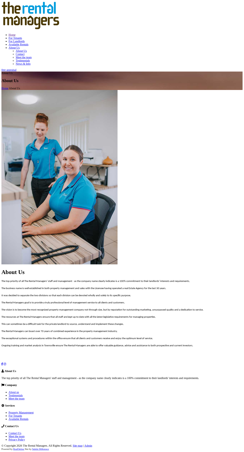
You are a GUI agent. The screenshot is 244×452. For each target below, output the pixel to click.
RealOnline (18, 449)
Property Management (21, 412)
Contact (20, 54)
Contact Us (15, 433)
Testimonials (23, 60)
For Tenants (15, 38)
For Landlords (17, 41)
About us (14, 392)
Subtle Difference (40, 449)
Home (12, 34)
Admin (88, 445)
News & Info (23, 63)
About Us (14, 47)
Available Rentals (18, 44)
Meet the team (24, 57)
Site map (78, 445)
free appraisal (8, 69)
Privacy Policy (17, 439)
